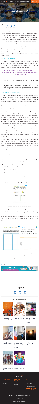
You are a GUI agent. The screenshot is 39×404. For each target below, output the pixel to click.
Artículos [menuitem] (18, 1)
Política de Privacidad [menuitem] (29, 383)
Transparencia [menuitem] (16, 384)
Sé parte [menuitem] (15, 1)
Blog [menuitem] (28, 1)
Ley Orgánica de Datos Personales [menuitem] (30, 386)
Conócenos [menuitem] (11, 1)
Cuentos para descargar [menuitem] (23, 1)
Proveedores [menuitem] (5, 383)
